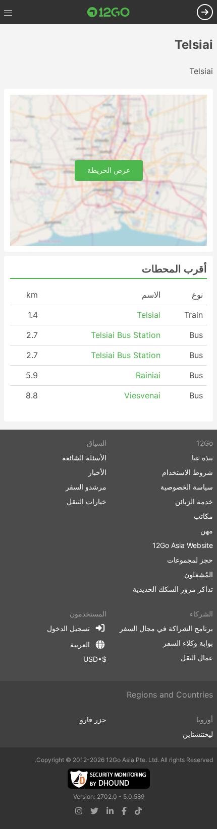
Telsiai (148, 315)
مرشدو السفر (86, 486)
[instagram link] (78, 811)
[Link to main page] (108, 12)
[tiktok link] (138, 811)
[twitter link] (94, 811)
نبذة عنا (202, 457)
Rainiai (148, 375)
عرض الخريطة (108, 170)
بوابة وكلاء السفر (188, 643)
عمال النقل (197, 657)
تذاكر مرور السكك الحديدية (173, 589)
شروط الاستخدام (187, 472)
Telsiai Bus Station (125, 335)
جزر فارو (93, 719)
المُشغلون (198, 574)
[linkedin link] (110, 811)
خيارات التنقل (86, 501)
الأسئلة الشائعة (84, 457)
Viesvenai (142, 395)
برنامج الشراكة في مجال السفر (166, 628)
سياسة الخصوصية (186, 486)
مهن (206, 530)
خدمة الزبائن (194, 501)
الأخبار (97, 472)
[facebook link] (124, 811)
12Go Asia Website (182, 545)
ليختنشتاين (198, 734)
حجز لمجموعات (190, 560)
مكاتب (203, 516)
